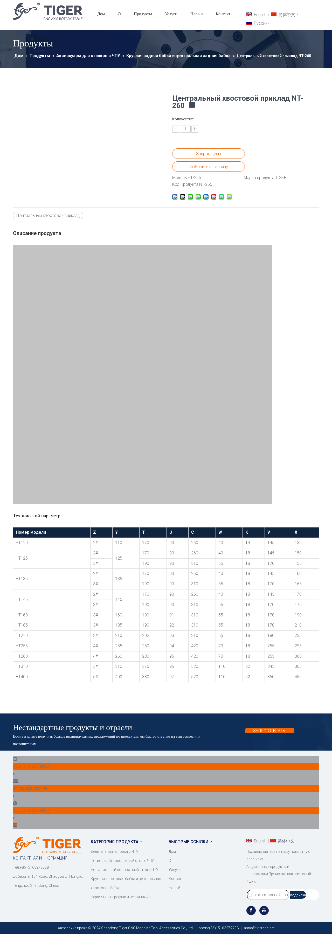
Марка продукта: (259, 177)
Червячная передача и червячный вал (123, 897)
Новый (196, 14)
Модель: (180, 177)
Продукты (143, 14)
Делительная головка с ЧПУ (115, 851)
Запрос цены (208, 153)
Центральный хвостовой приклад (48, 215)
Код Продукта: (185, 184)
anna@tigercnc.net (30, 788)
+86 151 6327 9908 (31, 766)
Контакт (223, 14)
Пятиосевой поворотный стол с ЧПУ (122, 861)
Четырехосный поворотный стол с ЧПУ (124, 870)
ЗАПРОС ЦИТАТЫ (270, 730)
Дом (101, 14)
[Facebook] (251, 910)
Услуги (171, 14)
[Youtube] (264, 910)
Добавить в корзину (208, 166)
